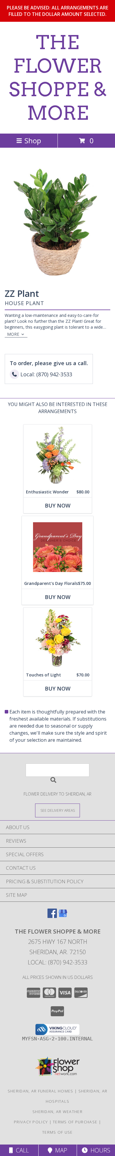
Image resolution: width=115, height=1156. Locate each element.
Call (21, 1150)
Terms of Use (57, 1132)
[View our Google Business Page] (63, 916)
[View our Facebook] (52, 916)
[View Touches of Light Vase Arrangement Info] (58, 639)
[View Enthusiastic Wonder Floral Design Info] (58, 456)
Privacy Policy (31, 1122)
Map (59, 1150)
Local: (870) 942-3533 (57, 962)
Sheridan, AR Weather (57, 1111)
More (13, 334)
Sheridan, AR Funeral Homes (40, 1091)
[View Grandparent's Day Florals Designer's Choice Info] (57, 547)
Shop (32, 140)
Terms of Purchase (75, 1122)
